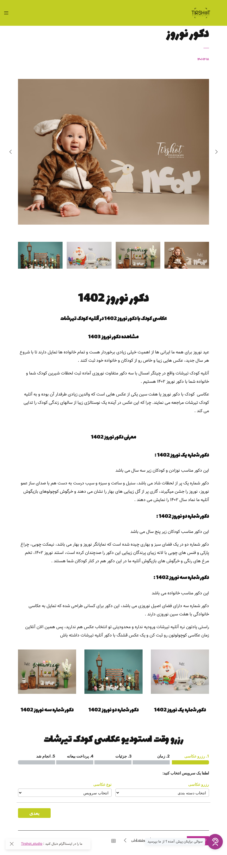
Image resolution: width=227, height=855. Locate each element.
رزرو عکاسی (198, 784)
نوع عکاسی (102, 784)
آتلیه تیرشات (167, 627)
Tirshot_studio (31, 843)
